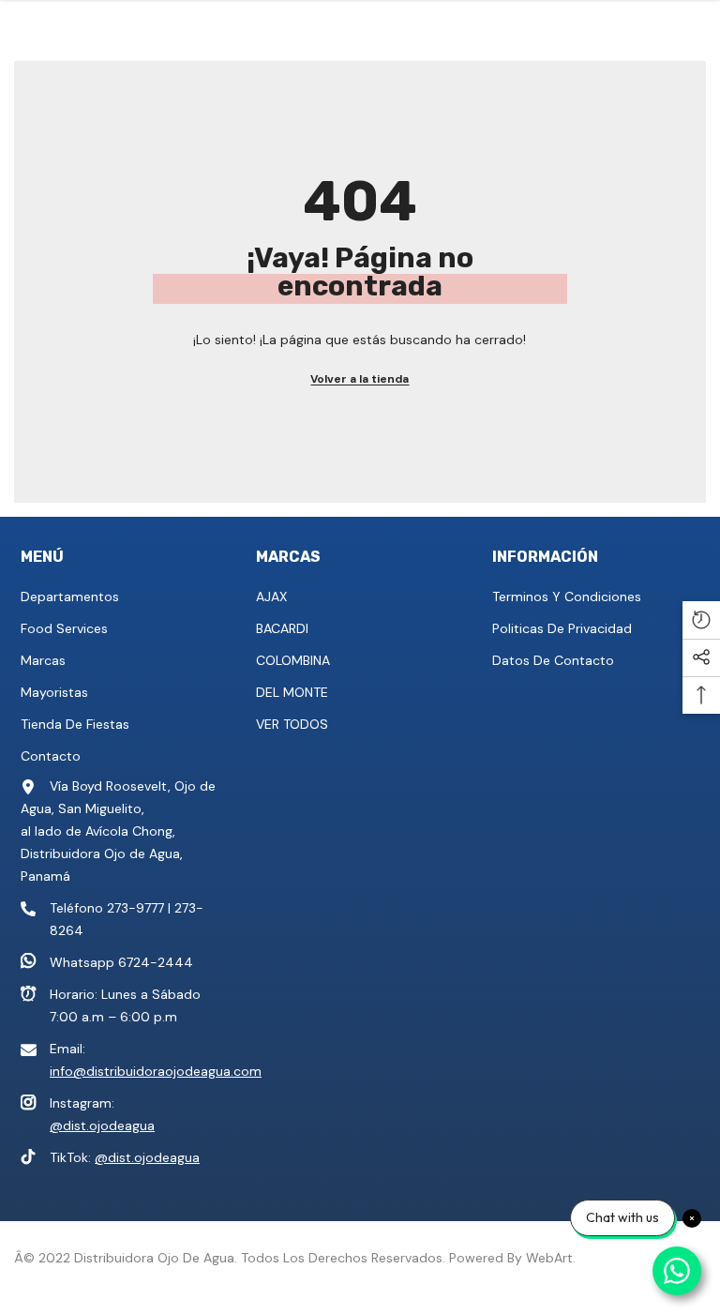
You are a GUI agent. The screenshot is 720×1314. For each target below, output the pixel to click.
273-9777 (135, 907)
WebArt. (551, 1257)
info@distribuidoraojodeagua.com (156, 1071)
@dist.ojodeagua (102, 1125)
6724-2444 (155, 962)
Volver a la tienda (359, 378)
